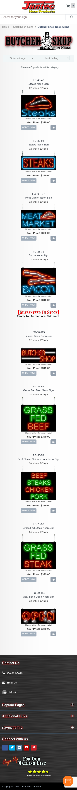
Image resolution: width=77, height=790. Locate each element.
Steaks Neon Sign (38, 83)
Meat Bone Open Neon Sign (38, 596)
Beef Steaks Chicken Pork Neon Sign (38, 459)
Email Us (12, 682)
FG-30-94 (38, 140)
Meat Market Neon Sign (38, 197)
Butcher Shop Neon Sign (38, 336)
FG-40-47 (38, 80)
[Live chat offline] (68, 781)
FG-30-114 (38, 592)
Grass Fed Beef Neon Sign (38, 390)
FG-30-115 (38, 332)
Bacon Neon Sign (38, 255)
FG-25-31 (38, 251)
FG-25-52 (38, 386)
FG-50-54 (38, 455)
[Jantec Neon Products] (38, 6)
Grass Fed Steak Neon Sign (38, 527)
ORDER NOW (28, 127)
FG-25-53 (38, 524)
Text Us (11, 691)
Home (5, 26)
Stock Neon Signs (23, 26)
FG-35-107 (38, 193)
